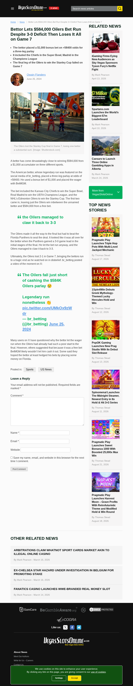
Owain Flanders (36, 74)
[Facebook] (72, 627)
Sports (29, 369)
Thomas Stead (102, 255)
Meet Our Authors (21, 656)
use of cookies (98, 672)
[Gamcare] (28, 610)
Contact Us (19, 665)
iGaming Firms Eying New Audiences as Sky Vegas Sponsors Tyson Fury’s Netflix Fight (105, 63)
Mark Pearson (102, 75)
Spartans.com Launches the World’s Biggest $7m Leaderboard (105, 114)
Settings (59, 678)
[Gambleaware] (59, 610)
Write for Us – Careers (23, 660)
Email (15, 441)
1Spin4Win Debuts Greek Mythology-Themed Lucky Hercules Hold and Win (103, 296)
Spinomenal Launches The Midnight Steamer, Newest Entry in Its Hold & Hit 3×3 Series (106, 397)
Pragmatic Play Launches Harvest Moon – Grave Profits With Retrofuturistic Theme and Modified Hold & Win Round (105, 503)
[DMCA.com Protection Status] (101, 610)
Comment (17, 395)
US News (46, 369)
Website (15, 449)
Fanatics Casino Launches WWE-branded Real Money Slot (62, 589)
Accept (74, 678)
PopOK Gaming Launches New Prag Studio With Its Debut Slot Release (105, 347)
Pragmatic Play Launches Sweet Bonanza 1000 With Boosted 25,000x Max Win (105, 449)
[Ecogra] (66, 619)
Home (13, 22)
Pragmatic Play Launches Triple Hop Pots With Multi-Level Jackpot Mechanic (105, 245)
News (22, 22)
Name (15, 432)
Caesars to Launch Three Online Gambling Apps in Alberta (103, 163)
